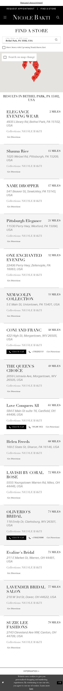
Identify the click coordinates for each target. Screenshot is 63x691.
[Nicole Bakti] (31, 17)
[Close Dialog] (3, 682)
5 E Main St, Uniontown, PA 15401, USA (32, 304)
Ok (59, 683)
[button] (5, 17)
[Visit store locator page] (10, 17)
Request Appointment (31, 3)
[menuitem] (21, 9)
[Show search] (58, 17)
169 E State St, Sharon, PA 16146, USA (32, 447)
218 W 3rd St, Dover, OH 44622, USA (31, 597)
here (31, 689)
